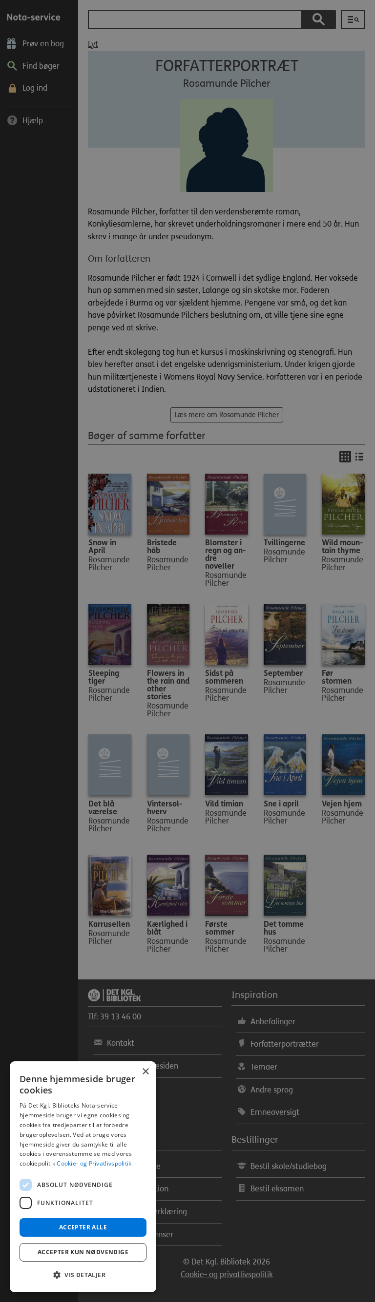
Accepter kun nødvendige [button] (83, 1252)
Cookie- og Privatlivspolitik (94, 1163)
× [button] (145, 1071)
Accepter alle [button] (83, 1227)
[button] (83, 1275)
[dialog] (83, 1176)
